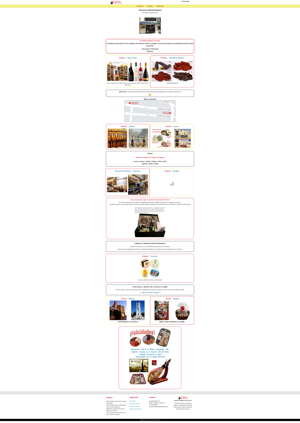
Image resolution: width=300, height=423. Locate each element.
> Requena (130, 299)
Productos (139, 6)
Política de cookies (135, 406)
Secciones (149, 6)
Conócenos (160, 6)
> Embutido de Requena (175, 58)
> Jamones (131, 126)
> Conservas (153, 256)
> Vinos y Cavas (131, 58)
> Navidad (175, 299)
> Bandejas (175, 171)
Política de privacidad (135, 409)
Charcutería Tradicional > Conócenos (127, 171)
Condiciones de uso (135, 404)
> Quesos (175, 126)
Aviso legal (132, 401)
